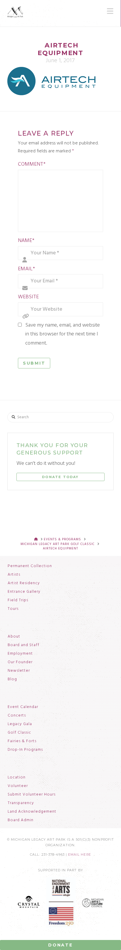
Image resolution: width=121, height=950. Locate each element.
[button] (110, 11)
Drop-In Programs (25, 750)
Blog (12, 679)
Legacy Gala (20, 724)
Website (28, 297)
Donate (60, 945)
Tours (13, 609)
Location (17, 778)
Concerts (17, 716)
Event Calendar (23, 707)
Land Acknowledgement (32, 812)
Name (26, 240)
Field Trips (18, 600)
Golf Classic (19, 733)
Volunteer (18, 786)
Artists (14, 575)
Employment (20, 654)
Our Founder (20, 662)
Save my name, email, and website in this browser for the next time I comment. (62, 334)
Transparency (21, 803)
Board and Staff (23, 645)
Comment (32, 164)
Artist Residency (24, 583)
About (14, 637)
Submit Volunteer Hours (32, 795)
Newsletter (19, 671)
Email (26, 269)
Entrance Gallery (24, 592)
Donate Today (60, 477)
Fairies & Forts (22, 741)
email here (79, 855)
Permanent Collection (30, 566)
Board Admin (20, 820)
